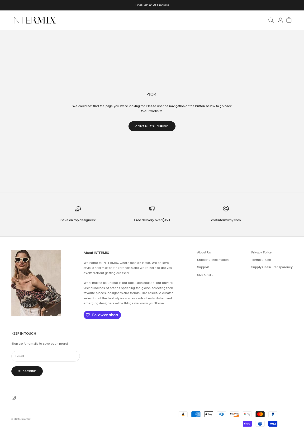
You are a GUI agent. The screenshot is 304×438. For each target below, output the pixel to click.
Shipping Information (213, 260)
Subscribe (27, 371)
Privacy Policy (261, 252)
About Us (204, 252)
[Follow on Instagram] (13, 397)
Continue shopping (152, 126)
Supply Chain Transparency (272, 267)
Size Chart (205, 275)
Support (203, 267)
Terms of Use (261, 260)
